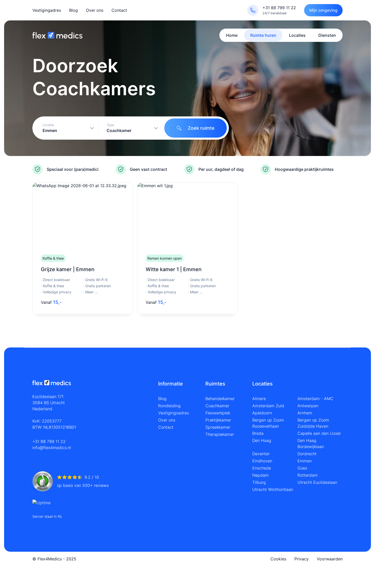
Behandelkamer (220, 398)
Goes (302, 468)
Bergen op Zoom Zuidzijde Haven (313, 423)
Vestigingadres (46, 10)
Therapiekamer (219, 434)
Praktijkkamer (218, 420)
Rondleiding (169, 405)
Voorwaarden (330, 558)
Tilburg (259, 482)
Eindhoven (262, 460)
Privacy (301, 558)
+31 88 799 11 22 (49, 441)
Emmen (304, 460)
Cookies (278, 558)
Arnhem (304, 412)
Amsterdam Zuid (268, 405)
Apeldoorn (262, 412)
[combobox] (66, 128)
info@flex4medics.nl (51, 447)
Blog (73, 10)
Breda (258, 433)
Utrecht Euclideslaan (317, 482)
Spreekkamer (217, 427)
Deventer (261, 453)
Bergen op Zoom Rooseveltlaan (268, 423)
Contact (119, 10)
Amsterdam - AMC (315, 398)
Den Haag (261, 440)
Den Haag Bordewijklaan (310, 443)
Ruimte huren (263, 35)
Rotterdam (307, 475)
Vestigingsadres (173, 412)
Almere (259, 398)
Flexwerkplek (217, 412)
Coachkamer (217, 405)
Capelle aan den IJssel (319, 433)
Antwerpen (307, 405)
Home (232, 35)
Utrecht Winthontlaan (272, 489)
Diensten (327, 35)
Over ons (94, 10)
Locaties (297, 35)
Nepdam (260, 475)
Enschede (261, 468)
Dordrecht (307, 453)
